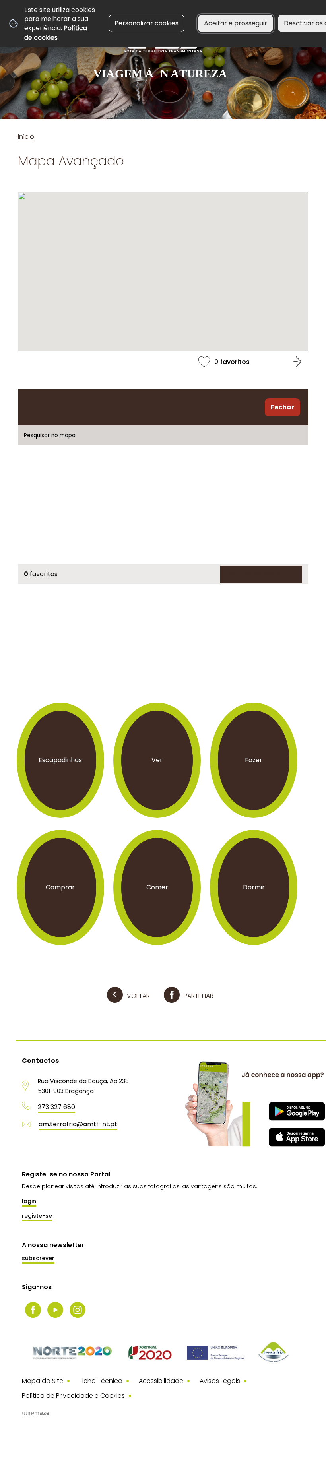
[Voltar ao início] (163, 53)
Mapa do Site (42, 1380)
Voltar (138, 995)
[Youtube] (55, 1310)
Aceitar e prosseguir (235, 23)
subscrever (38, 1258)
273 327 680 (56, 1107)
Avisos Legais (220, 1380)
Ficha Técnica (101, 1380)
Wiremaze (36, 1413)
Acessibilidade (161, 1380)
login (29, 1201)
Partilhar (198, 995)
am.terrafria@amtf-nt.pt (78, 1124)
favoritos (163, 361)
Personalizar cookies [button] (146, 23)
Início (26, 136)
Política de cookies (55, 32)
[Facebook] (33, 1310)
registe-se (37, 1216)
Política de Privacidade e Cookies (73, 1395)
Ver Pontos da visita (258, 574)
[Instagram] (77, 1310)
